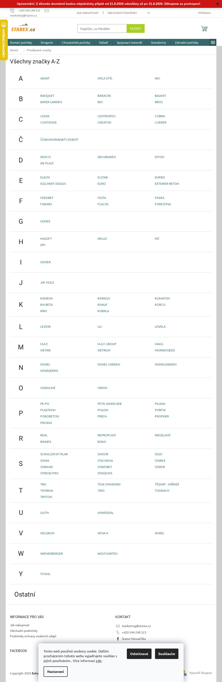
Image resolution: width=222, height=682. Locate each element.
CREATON (104, 122)
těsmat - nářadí (167, 484)
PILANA (160, 404)
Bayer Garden (51, 102)
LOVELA (160, 326)
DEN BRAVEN (107, 157)
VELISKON (47, 533)
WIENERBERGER (51, 553)
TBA (43, 484)
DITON (159, 157)
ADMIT (45, 78)
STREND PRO (49, 473)
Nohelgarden (165, 364)
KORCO (160, 304)
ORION (102, 388)
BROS (159, 102)
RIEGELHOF (163, 435)
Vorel (159, 533)
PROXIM (46, 423)
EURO (102, 183)
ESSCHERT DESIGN (53, 183)
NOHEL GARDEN (109, 364)
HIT (157, 238)
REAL (43, 435)
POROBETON (49, 416)
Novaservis (49, 370)
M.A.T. (44, 344)
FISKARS (46, 204)
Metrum (104, 350)
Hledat (135, 28)
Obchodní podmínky (122, 13)
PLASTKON (48, 410)
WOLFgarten (108, 553)
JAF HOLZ (47, 282)
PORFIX (160, 410)
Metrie (45, 350)
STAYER (160, 467)
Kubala (103, 311)
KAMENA (46, 298)
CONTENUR (48, 122)
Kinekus (104, 298)
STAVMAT (46, 467)
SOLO (158, 454)
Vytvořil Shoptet (200, 673)
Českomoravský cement (59, 139)
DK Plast (47, 163)
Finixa (159, 198)
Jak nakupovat (87, 13)
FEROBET (47, 198)
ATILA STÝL (105, 78)
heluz (102, 238)
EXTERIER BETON (167, 183)
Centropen (106, 116)
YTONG (45, 574)
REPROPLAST (107, 435)
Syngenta (105, 473)
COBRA (160, 116)
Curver (160, 122)
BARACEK (104, 96)
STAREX (160, 460)
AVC (157, 78)
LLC (100, 326)
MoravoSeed (165, 350)
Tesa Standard (109, 484)
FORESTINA (163, 204)
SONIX (44, 460)
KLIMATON (162, 298)
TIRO (101, 490)
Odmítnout (139, 653)
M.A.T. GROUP (107, 344)
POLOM (103, 410)
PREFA (102, 416)
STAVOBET (105, 467)
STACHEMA (105, 460)
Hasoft (46, 238)
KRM (43, 311)
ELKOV (45, 177)
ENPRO (160, 177)
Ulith (44, 513)
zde (98, 660)
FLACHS (103, 204)
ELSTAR (103, 177)
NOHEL (45, 364)
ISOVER (45, 262)
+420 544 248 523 (134, 632)
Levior (45, 326)
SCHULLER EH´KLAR (54, 454)
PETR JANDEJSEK (110, 404)
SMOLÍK (103, 454)
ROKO (102, 442)
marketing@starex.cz (136, 626)
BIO (100, 102)
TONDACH (162, 490)
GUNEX (45, 221)
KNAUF (103, 304)
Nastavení (55, 671)
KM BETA (46, 304)
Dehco (45, 157)
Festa (102, 198)
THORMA (46, 490)
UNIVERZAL (106, 513)
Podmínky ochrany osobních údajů (33, 636)
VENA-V (103, 533)
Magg (159, 344)
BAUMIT (160, 96)
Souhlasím (166, 653)
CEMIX (44, 116)
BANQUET (47, 96)
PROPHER (162, 416)
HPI (42, 245)
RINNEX (45, 442)
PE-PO (44, 404)
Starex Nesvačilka (134, 639)
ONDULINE (48, 388)
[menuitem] (21, 42)
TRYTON (46, 497)
